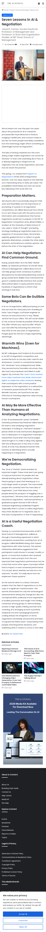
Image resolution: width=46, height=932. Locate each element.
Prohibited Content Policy (12, 872)
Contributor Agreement (11, 861)
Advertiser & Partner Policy (12, 854)
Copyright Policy (8, 865)
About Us (5, 785)
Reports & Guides (9, 834)
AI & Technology (22, 10)
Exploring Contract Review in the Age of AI (11, 650)
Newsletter (6, 823)
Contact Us (6, 792)
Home (5, 10)
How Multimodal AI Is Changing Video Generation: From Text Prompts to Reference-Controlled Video (12, 680)
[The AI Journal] (15, 3)
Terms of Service (8, 876)
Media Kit (5, 799)
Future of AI (34, 10)
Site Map (5, 803)
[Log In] (39, 4)
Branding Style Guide (10, 788)
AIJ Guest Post (10, 44)
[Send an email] (16, 44)
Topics (12, 10)
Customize (23, 920)
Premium (5, 826)
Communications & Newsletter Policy (16, 857)
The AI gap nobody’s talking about (33, 677)
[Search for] (43, 4)
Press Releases (8, 830)
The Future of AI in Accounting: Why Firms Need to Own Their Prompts (34, 652)
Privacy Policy (7, 868)
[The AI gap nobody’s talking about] (34, 667)
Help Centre (6, 796)
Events (4, 819)
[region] (23, 912)
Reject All (23, 927)
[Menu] (3, 4)
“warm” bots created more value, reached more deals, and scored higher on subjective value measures (22, 377)
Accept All (23, 914)
